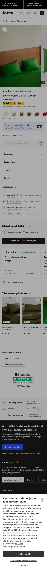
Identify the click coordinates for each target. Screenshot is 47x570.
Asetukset (23, 565)
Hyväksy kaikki (23, 554)
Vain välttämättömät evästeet (23, 561)
